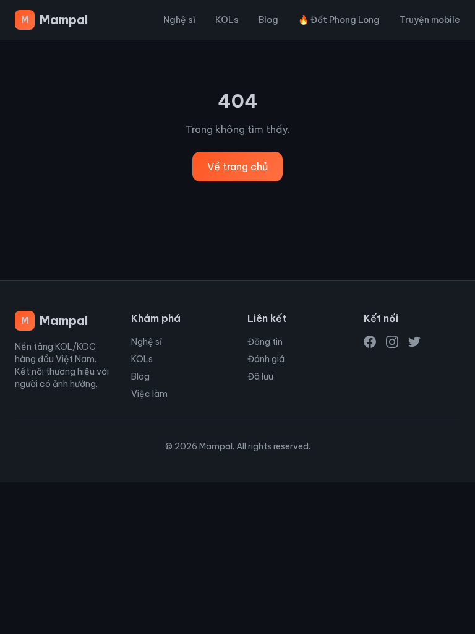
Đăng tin (265, 341)
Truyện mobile (430, 19)
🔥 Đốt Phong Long (339, 19)
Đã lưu (260, 376)
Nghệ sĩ (179, 19)
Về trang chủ (237, 166)
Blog (268, 19)
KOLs (227, 19)
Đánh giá (266, 359)
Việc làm (149, 393)
